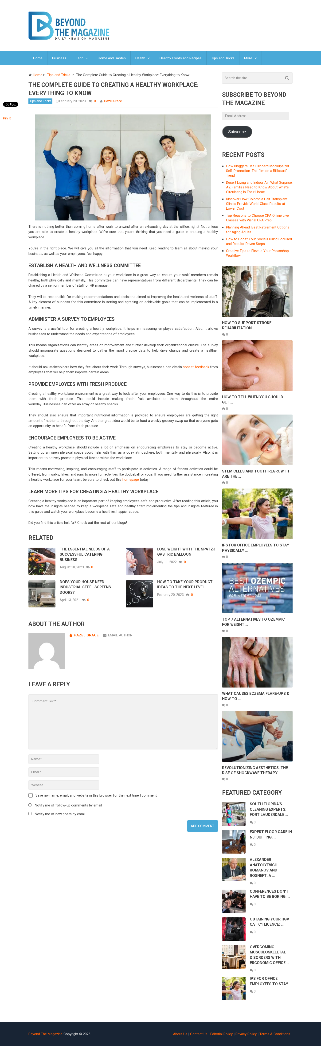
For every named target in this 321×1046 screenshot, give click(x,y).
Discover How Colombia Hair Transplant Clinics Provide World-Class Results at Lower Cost (256, 204)
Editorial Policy (221, 1034)
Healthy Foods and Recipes (181, 58)
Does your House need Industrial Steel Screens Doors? (85, 587)
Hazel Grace (113, 101)
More (248, 58)
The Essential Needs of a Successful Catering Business (85, 554)
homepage (130, 479)
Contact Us (198, 1034)
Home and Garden (112, 58)
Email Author (120, 635)
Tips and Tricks (223, 58)
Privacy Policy (246, 1034)
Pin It (7, 118)
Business (59, 58)
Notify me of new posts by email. (60, 814)
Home (38, 58)
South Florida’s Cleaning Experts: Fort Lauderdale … (269, 809)
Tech (79, 58)
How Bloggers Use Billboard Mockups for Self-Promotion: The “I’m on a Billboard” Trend (257, 171)
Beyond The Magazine (45, 1034)
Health (140, 58)
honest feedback (196, 367)
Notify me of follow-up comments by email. (68, 805)
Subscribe (237, 132)
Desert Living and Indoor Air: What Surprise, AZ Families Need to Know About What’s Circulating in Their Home (259, 187)
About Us (180, 1034)
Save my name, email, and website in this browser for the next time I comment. (96, 795)
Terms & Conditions (274, 1034)
